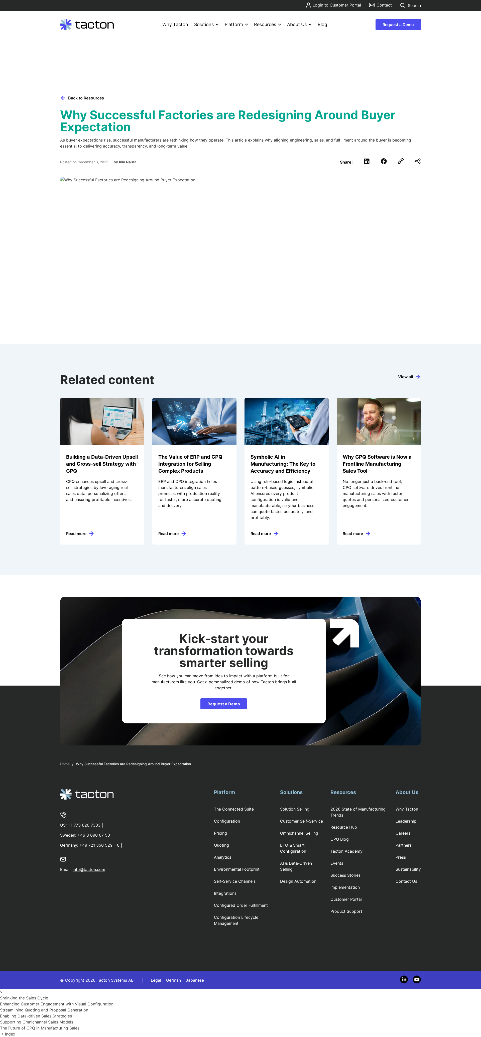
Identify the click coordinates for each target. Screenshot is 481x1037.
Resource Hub (343, 827)
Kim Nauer (127, 162)
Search (414, 5)
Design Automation (298, 881)
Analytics (222, 857)
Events (336, 863)
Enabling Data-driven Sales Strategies (36, 1015)
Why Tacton (175, 24)
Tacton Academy (346, 851)
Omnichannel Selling (299, 833)
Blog (322, 24)
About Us (297, 24)
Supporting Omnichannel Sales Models (37, 1021)
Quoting (221, 845)
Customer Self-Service (301, 821)
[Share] (418, 161)
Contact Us (406, 881)
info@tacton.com (89, 869)
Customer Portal (346, 899)
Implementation (345, 887)
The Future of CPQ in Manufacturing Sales (40, 1027)
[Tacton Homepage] (87, 24)
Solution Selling (294, 809)
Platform (234, 24)
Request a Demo (398, 24)
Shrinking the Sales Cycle (24, 997)
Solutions (204, 24)
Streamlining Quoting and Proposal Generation (44, 1009)
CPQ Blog (339, 839)
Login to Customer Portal (337, 5)
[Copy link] (401, 161)
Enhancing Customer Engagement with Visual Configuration (57, 1003)
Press (401, 857)
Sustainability (408, 869)
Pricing (220, 833)
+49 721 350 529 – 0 (99, 845)
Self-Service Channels (235, 881)
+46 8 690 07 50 (93, 835)
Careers (403, 833)
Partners (404, 845)
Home (65, 764)
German (173, 980)
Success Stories (345, 875)
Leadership (406, 821)
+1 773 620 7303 (84, 825)
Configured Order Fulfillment (241, 905)
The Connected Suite (234, 809)
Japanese (195, 980)
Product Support (346, 911)
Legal (156, 980)
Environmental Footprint (237, 869)
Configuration (227, 821)
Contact (384, 5)
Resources (265, 24)
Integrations (225, 893)
